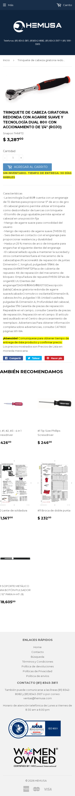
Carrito (67, 5)
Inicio (6, 60)
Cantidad (9, 151)
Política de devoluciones (38, 666)
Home (37, 647)
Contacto (37, 652)
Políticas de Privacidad (37, 671)
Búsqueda (37, 656)
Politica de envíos (37, 676)
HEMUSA (41, 780)
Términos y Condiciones (37, 661)
